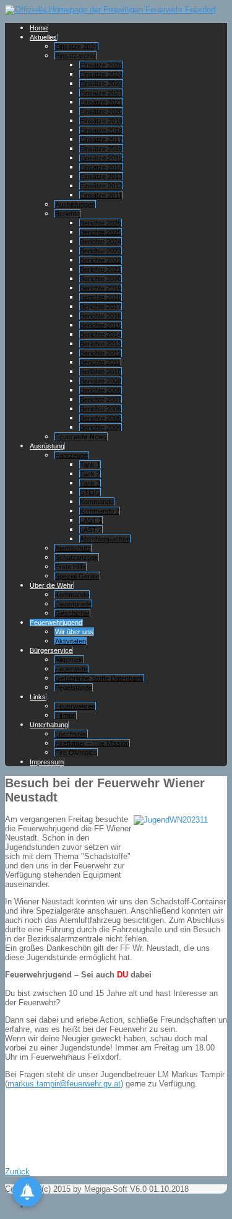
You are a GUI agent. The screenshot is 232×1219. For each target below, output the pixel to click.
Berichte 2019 (100, 288)
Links (38, 697)
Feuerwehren (75, 706)
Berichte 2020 (100, 278)
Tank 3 (90, 483)
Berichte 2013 (100, 343)
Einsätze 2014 (101, 167)
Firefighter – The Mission (92, 743)
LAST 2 (91, 529)
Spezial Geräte (77, 576)
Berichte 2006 (100, 409)
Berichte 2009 (100, 381)
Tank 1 (90, 464)
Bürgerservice (51, 650)
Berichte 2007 (100, 399)
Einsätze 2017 (101, 139)
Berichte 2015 (100, 325)
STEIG (90, 492)
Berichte (67, 213)
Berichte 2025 (100, 232)
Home (39, 28)
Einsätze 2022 (101, 93)
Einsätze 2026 (76, 46)
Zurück (17, 1171)
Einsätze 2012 (101, 186)
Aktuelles (43, 37)
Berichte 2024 (100, 241)
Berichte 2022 (100, 260)
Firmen (65, 715)
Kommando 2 (99, 511)
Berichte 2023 (100, 251)
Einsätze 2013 (101, 176)
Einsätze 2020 (101, 111)
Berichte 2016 (100, 316)
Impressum (47, 762)
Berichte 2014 (100, 334)
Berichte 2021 (100, 269)
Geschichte (72, 613)
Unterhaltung (49, 724)
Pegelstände (73, 687)
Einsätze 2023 (101, 83)
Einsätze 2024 (101, 74)
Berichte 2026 (100, 223)
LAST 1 (91, 520)
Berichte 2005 (100, 418)
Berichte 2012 (100, 353)
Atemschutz (73, 548)
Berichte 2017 (100, 306)
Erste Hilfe (70, 566)
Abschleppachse (105, 539)
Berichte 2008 (100, 390)
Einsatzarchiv (75, 55)
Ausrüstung (47, 446)
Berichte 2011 (100, 362)
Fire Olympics (76, 752)
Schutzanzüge (76, 557)
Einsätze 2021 (101, 102)
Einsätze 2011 (101, 195)
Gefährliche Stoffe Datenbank (99, 678)
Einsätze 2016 (101, 148)
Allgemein (69, 659)
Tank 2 (90, 474)
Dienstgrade (73, 604)
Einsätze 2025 (101, 65)
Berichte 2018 (100, 297)
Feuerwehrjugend (56, 622)
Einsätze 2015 (101, 158)
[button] (27, 1192)
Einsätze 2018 (101, 130)
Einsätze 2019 (101, 121)
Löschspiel (71, 734)
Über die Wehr (51, 585)
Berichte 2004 (100, 427)
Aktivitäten (70, 641)
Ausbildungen (75, 204)
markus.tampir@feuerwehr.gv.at (64, 1083)
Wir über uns (74, 632)
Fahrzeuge (71, 455)
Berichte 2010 (100, 371)
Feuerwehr (71, 669)
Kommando (97, 501)
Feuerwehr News (81, 436)
